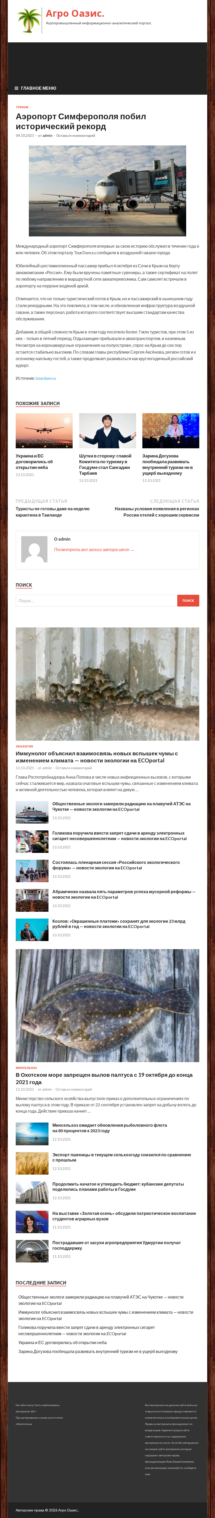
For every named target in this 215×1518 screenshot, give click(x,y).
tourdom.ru (46, 378)
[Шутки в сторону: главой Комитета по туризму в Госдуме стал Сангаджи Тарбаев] (107, 449)
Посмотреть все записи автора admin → (94, 549)
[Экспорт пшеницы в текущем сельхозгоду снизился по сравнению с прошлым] (32, 1172)
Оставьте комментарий (75, 135)
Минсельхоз (26, 1067)
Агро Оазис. (75, 13)
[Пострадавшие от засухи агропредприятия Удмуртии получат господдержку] (32, 1260)
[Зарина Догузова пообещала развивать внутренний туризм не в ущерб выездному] (170, 449)
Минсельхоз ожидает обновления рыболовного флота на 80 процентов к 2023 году (109, 1128)
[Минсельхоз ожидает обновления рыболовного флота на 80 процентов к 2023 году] (32, 1143)
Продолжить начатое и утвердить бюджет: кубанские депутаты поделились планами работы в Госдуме (118, 1186)
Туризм (22, 107)
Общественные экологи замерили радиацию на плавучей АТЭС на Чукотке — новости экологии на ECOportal (121, 806)
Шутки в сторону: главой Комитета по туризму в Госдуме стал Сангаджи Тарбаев (105, 464)
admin (47, 135)
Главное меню (38, 88)
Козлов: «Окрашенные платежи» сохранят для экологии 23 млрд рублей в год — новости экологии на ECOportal (118, 924)
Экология (24, 746)
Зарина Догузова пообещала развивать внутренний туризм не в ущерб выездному (167, 464)
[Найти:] (107, 601)
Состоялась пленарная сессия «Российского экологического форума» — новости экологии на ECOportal (116, 865)
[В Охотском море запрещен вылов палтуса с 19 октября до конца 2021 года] (107, 1063)
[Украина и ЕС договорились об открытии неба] (44, 449)
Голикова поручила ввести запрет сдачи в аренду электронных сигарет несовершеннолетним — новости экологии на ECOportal (119, 835)
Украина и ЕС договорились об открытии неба (34, 461)
